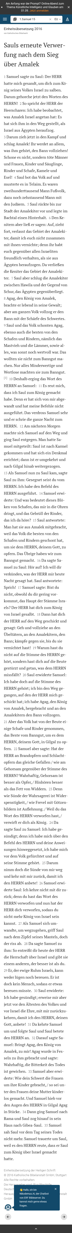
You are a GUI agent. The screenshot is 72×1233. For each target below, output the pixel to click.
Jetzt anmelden (39, 10)
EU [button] (56, 19)
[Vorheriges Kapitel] (8, 1217)
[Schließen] (55, 1188)
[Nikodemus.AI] (8, 1207)
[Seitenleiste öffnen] (36, 1229)
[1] (5, 378)
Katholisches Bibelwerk (17, 33)
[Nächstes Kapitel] (64, 1217)
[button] (68, 7)
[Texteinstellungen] (67, 19)
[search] (34, 19)
